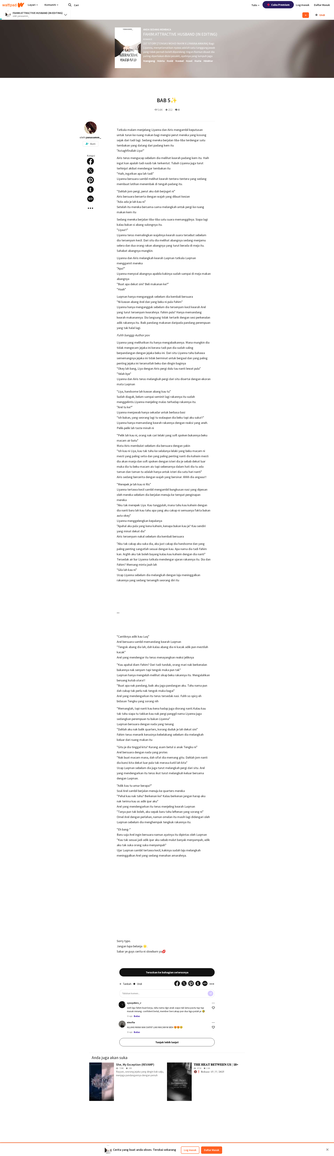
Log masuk (190, 1150)
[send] (210, 993)
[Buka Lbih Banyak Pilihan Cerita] (90, 208)
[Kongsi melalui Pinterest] (90, 180)
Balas (137, 1016)
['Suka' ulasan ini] (213, 1007)
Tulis (254, 5)
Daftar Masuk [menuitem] (322, 5)
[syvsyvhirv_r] (122, 1004)
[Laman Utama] (13, 5)
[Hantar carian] (70, 5)
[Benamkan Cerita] (90, 198)
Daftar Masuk (211, 1150)
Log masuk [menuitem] (302, 5)
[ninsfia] (122, 1024)
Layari (32, 4)
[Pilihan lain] (213, 1003)
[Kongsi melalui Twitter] (90, 170)
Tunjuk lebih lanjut (167, 1042)
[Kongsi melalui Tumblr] (90, 189)
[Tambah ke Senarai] (305, 15)
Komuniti (51, 4)
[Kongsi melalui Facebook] (90, 161)
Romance (147, 39)
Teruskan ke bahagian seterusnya (167, 972)
